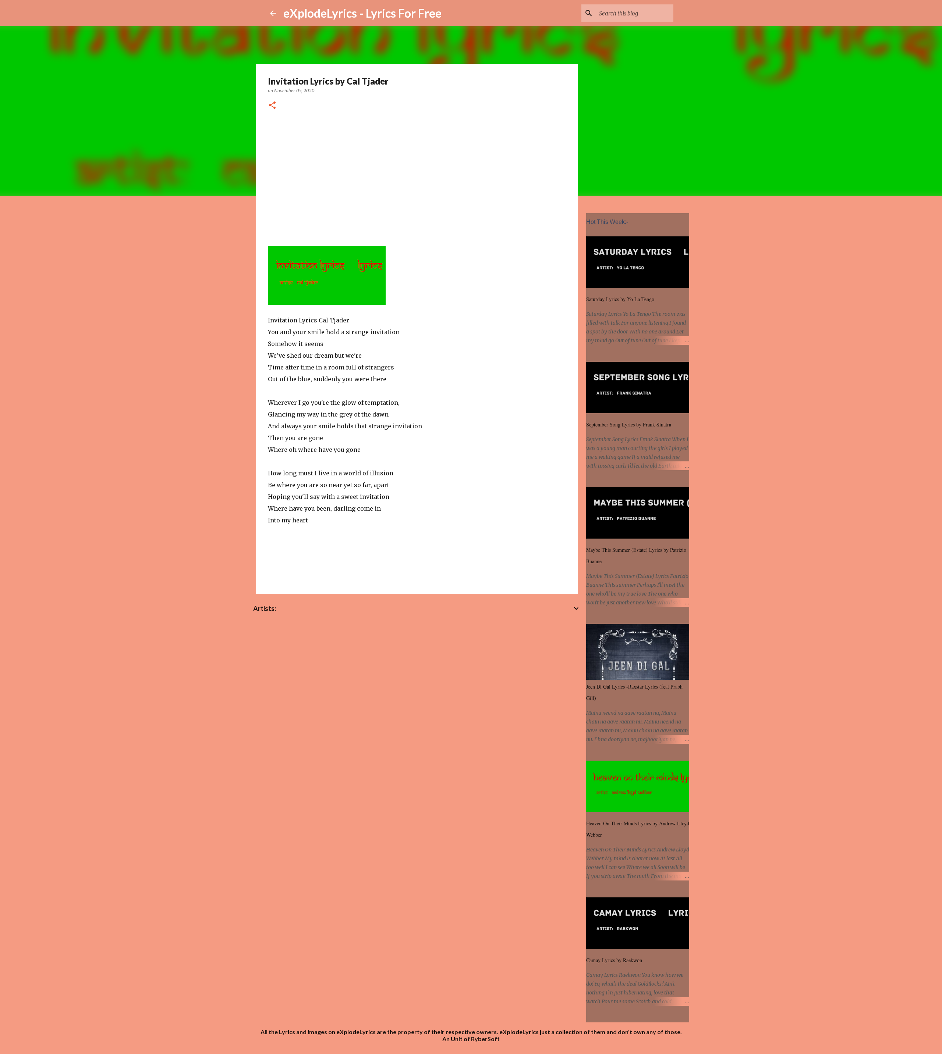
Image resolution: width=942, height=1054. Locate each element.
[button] (272, 106)
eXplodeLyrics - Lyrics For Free (362, 13)
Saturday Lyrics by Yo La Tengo (620, 299)
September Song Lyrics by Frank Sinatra (628, 424)
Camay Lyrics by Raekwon (614, 960)
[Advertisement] (417, 176)
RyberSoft (485, 1038)
